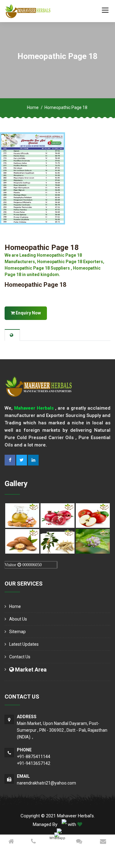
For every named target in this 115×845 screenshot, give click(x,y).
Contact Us (19, 656)
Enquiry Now (28, 312)
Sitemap (17, 631)
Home (33, 107)
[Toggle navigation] (105, 10)
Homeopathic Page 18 (42, 247)
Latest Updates (24, 644)
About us (18, 619)
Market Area (30, 669)
